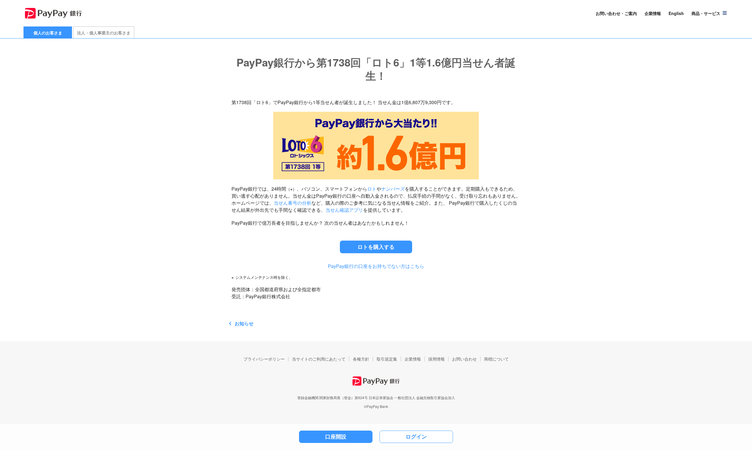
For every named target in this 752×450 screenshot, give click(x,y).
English (676, 13)
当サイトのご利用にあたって (318, 359)
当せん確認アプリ (344, 209)
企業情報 (652, 13)
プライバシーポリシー (264, 359)
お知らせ (244, 323)
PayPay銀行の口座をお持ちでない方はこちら (376, 266)
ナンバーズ (393, 188)
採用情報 (436, 359)
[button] (709, 13)
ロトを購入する (376, 247)
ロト (372, 188)
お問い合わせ (464, 359)
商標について (496, 359)
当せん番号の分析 (292, 202)
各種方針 (361, 359)
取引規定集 (387, 359)
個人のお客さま (47, 33)
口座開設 (335, 436)
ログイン (416, 436)
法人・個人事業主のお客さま (103, 33)
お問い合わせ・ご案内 (616, 13)
